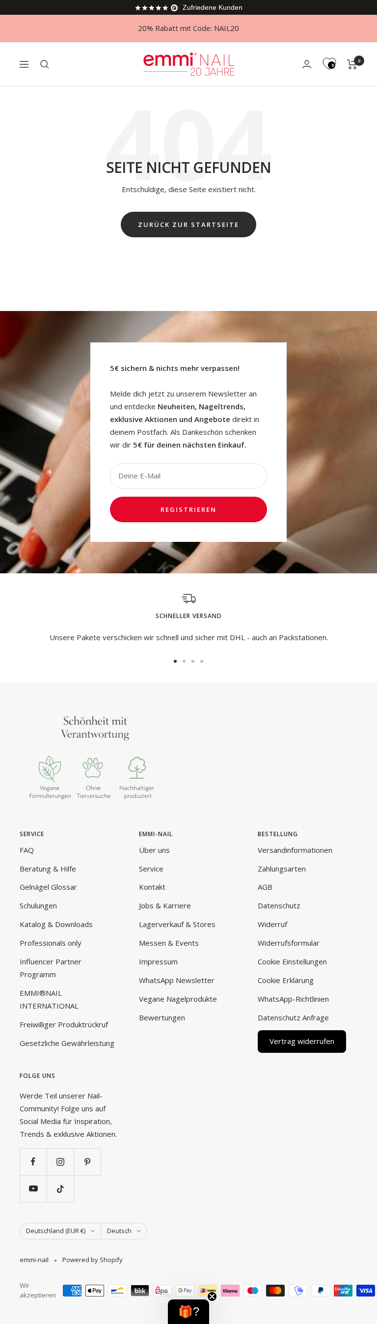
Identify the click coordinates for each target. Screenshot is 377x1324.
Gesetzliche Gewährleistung (67, 1043)
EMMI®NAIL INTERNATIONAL (49, 999)
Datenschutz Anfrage (293, 1017)
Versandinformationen (295, 850)
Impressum (158, 961)
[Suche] (44, 64)
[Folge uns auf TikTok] (60, 1188)
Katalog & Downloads (56, 924)
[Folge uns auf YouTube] (33, 1188)
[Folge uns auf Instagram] (60, 1161)
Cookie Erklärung (286, 980)
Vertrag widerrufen (301, 1041)
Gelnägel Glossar (48, 887)
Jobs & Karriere (165, 905)
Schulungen (38, 905)
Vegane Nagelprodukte (178, 999)
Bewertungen (162, 1017)
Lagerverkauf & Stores (177, 924)
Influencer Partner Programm (50, 968)
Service (151, 868)
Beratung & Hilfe (48, 868)
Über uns (154, 850)
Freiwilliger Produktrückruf (64, 1024)
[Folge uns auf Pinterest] (87, 1161)
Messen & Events (169, 943)
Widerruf (272, 924)
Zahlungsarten (282, 868)
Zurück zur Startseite (188, 224)
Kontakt (152, 887)
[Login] (306, 64)
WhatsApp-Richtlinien (293, 999)
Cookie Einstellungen (292, 961)
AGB (265, 887)
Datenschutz (279, 905)
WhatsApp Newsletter (177, 980)
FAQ (27, 850)
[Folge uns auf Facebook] (33, 1161)
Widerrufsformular (289, 943)
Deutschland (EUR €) (55, 1230)
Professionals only (50, 943)
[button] (188, 1311)
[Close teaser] (212, 1296)
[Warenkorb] (352, 64)
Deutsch (119, 1230)
